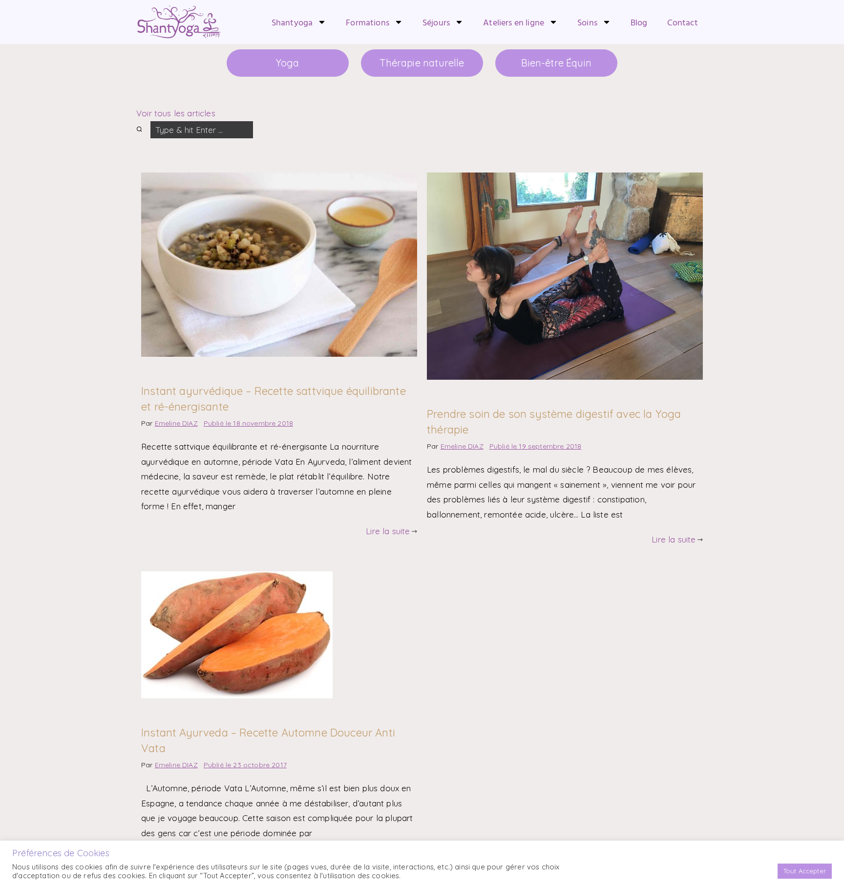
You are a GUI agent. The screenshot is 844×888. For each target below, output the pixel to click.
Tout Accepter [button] (804, 871)
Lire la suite (388, 528)
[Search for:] (194, 127)
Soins (587, 22)
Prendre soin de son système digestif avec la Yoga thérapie (552, 412)
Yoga (302, 62)
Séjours (436, 22)
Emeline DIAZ (176, 420)
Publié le (248, 420)
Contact (682, 22)
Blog (639, 22)
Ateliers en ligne (513, 22)
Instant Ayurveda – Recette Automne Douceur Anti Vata (260, 723)
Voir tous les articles (175, 111)
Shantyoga (292, 22)
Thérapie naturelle (421, 62)
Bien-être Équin (541, 62)
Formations (367, 22)
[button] (141, 146)
